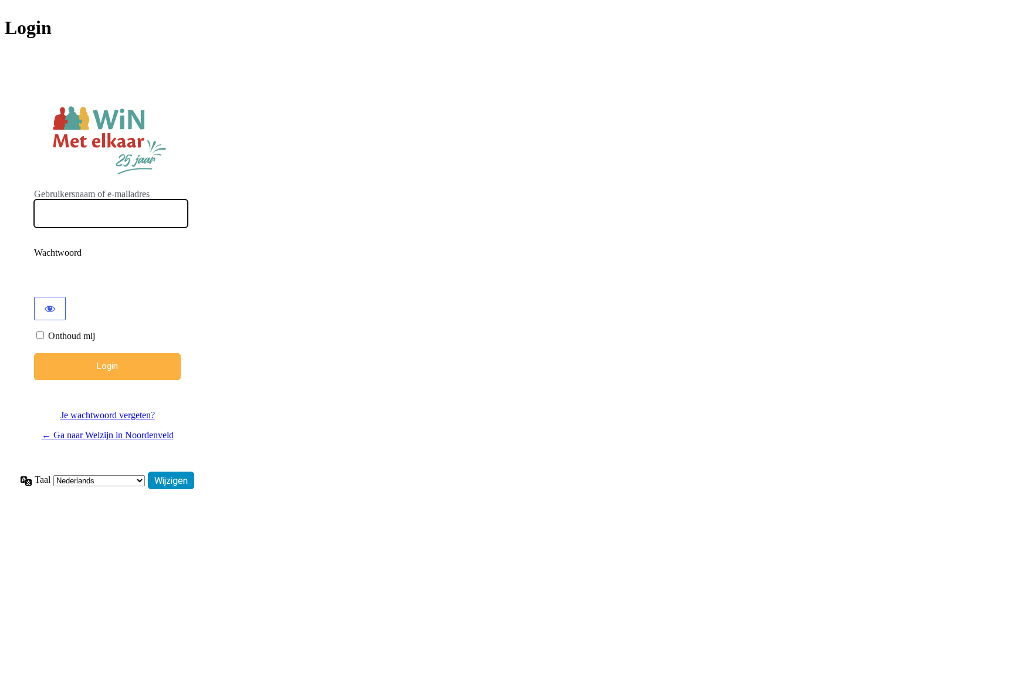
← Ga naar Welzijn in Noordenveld (108, 435)
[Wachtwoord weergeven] (50, 308)
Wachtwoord (58, 253)
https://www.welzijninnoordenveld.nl (107, 138)
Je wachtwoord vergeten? (107, 415)
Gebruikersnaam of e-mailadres (92, 194)
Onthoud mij (71, 336)
